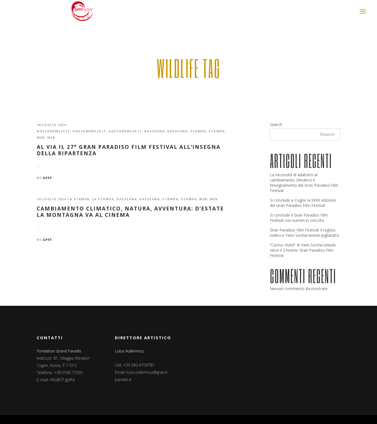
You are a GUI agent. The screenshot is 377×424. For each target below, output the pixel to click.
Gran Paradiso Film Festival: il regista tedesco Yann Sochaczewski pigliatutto (304, 232)
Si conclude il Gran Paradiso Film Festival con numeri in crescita (299, 217)
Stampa (198, 131)
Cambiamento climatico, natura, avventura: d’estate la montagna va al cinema (130, 212)
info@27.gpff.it (62, 379)
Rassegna (154, 131)
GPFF (47, 178)
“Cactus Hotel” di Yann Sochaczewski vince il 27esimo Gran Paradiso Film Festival (303, 250)
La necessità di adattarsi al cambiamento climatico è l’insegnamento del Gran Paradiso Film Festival (304, 182)
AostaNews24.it (53, 131)
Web (41, 137)
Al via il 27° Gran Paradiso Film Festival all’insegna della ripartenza (129, 150)
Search (276, 124)
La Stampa (79, 199)
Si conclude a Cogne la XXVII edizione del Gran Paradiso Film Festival (303, 202)
